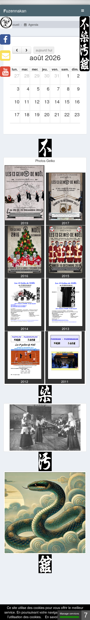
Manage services (69, 613)
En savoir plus (55, 616)
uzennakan (14, 11)
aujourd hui (44, 50)
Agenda (33, 24)
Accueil (14, 24)
